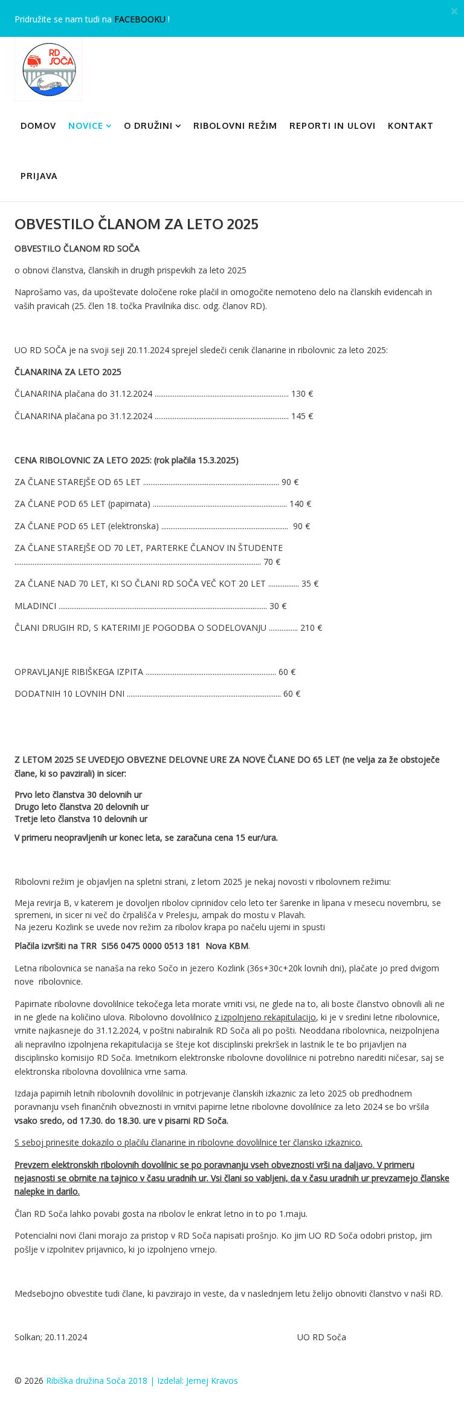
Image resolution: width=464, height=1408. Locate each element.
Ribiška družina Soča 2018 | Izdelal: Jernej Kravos (142, 1380)
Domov (38, 125)
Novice (85, 125)
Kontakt (411, 125)
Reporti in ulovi (332, 125)
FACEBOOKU (140, 19)
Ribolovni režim (235, 125)
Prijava (39, 176)
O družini (148, 125)
